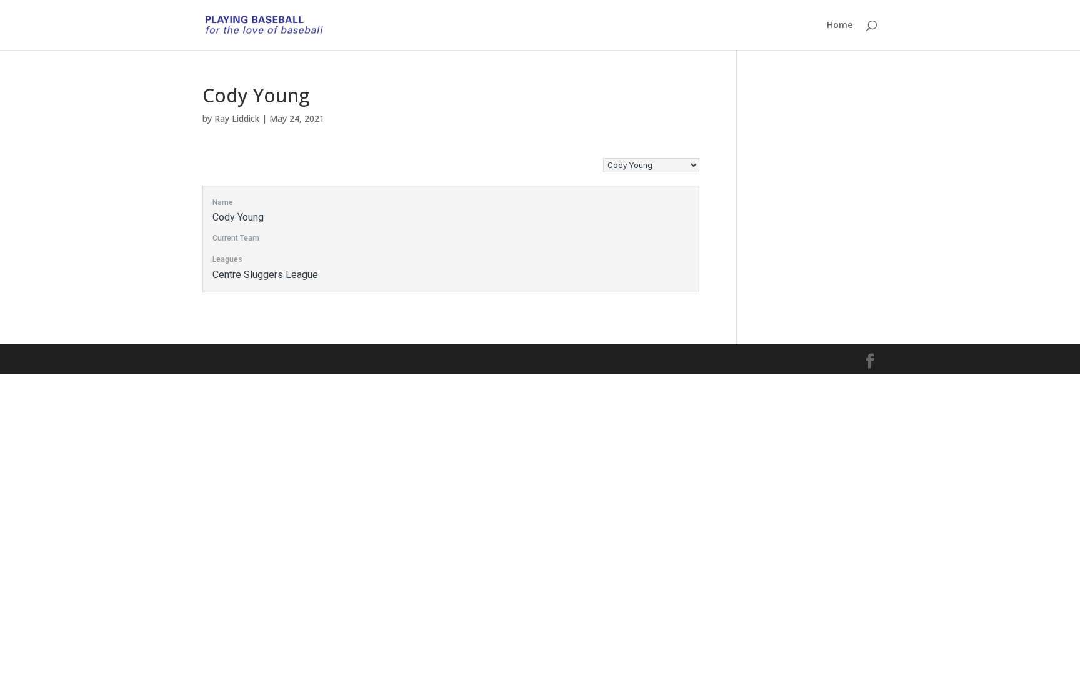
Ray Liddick (236, 118)
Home (839, 26)
